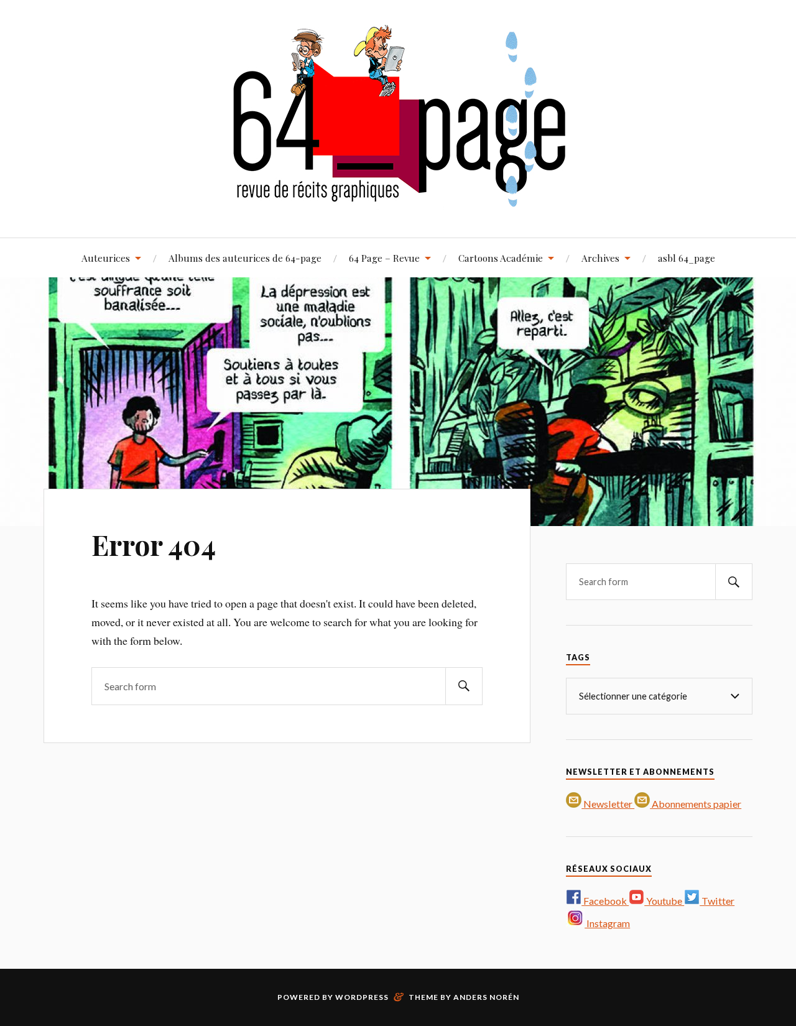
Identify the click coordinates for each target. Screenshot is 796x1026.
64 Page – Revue (384, 257)
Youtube (664, 901)
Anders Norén (486, 997)
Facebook (605, 901)
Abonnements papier (695, 804)
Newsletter (607, 804)
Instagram (607, 923)
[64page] (398, 200)
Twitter (717, 901)
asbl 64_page (686, 257)
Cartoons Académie (500, 257)
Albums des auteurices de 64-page (245, 257)
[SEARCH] (464, 686)
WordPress (362, 997)
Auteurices (105, 257)
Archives (600, 257)
